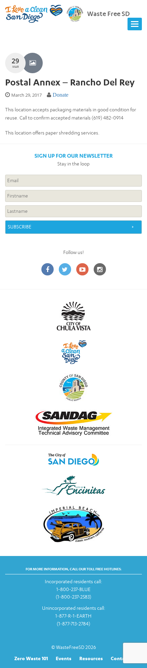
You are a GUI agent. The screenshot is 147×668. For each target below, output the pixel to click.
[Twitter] (65, 270)
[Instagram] (100, 270)
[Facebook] (47, 270)
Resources (91, 658)
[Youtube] (82, 270)
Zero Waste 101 (31, 658)
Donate (60, 95)
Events (63, 658)
